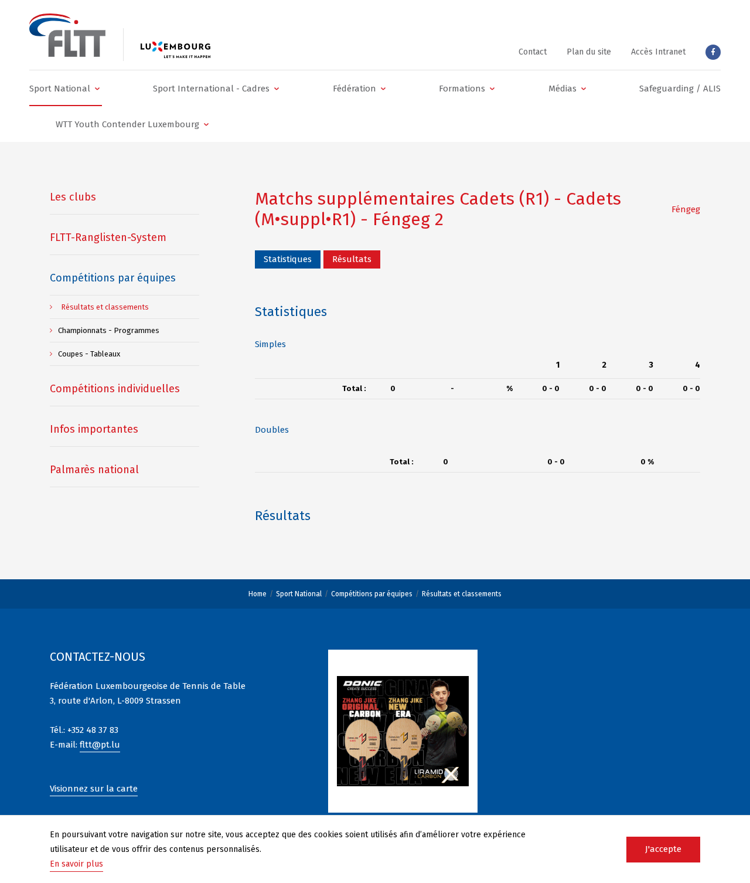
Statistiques (288, 259)
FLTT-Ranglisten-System (108, 237)
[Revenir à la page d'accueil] (67, 35)
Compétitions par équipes (371, 594)
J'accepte (663, 849)
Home (257, 594)
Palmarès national (94, 469)
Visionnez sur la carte (94, 788)
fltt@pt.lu (100, 744)
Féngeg (685, 209)
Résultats (351, 259)
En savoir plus (76, 864)
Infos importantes (94, 429)
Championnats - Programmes (108, 330)
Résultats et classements (462, 594)
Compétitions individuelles (115, 388)
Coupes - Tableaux (89, 353)
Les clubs (73, 197)
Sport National (299, 594)
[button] (65, 88)
